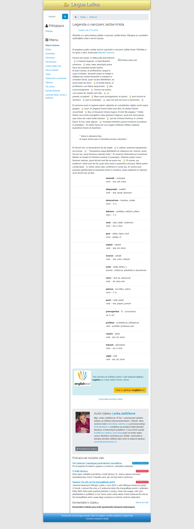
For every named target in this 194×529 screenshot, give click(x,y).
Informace (50, 57)
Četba (48, 49)
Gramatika (50, 53)
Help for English (98, 515)
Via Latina (50, 86)
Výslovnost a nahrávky (55, 78)
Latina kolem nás (53, 66)
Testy (48, 74)
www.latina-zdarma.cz (117, 424)
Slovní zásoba (51, 70)
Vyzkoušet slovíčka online (110, 399)
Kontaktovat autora (87, 449)
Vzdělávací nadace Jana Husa (108, 433)
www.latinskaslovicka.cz (105, 441)
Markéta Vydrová (106, 52)
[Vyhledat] (65, 16)
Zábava (49, 82)
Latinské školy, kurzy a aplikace (56, 96)
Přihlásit (49, 31)
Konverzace (50, 62)
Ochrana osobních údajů (97, 518)
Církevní (93, 17)
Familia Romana (52, 90)
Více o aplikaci (130, 390)
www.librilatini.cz (101, 427)
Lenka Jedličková (123, 413)
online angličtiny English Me (120, 515)
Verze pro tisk (142, 502)
